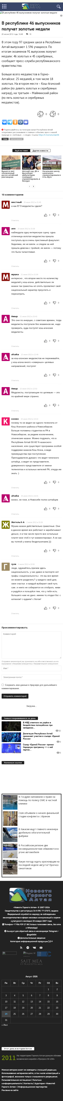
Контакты (28, 1083)
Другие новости (40, 150)
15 (48, 1001)
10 (30, 34)
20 (32, 1008)
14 (40, 1001)
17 (6, 1008)
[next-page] (33, 186)
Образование (16, 139)
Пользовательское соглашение (16, 1080)
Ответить (15, 220)
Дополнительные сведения (32, 938)
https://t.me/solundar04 (49, 135)
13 (32, 1001)
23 (57, 1008)
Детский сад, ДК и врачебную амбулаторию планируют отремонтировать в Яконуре (31, 176)
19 (23, 1008)
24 (6, 1014)
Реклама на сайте (10, 1090)
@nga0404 (31, 934)
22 (48, 1008)
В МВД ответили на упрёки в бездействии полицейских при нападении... (37, 725)
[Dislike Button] (53, 114)
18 (14, 1008)
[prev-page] (29, 186)
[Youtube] (41, 948)
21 (40, 1008)
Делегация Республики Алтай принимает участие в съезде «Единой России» (41, 736)
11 (15, 1001)
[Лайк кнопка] (40, 114)
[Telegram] (28, 948)
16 (57, 1001)
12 (23, 1001)
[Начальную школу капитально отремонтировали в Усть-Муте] (51, 162)
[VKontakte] (35, 948)
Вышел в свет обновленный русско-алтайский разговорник (10, 174)
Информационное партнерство (32, 1087)
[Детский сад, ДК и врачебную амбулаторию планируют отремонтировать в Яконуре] (31, 162)
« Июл (5, 1025)
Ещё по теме (21, 150)
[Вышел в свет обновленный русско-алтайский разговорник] (11, 162)
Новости (6, 168)
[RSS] (22, 948)
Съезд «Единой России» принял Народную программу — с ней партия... (38, 747)
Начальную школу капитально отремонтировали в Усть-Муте (51, 174)
